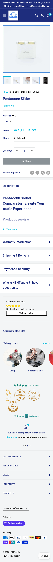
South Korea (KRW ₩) (13, 508)
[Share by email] (48, 172)
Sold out (26, 161)
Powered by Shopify (11, 556)
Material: (9, 115)
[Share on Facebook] (32, 172)
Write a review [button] (26, 313)
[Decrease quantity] (17, 151)
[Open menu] (4, 16)
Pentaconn (9, 105)
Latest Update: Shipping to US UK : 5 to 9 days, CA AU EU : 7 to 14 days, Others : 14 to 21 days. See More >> (26, 4)
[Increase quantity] (32, 151)
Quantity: (7, 150)
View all (46, 343)
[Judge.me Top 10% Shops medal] (13, 406)
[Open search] (36, 15)
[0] (48, 15)
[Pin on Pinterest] (37, 172)
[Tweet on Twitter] (43, 172)
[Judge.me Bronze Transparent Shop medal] (20, 395)
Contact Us (12, 436)
